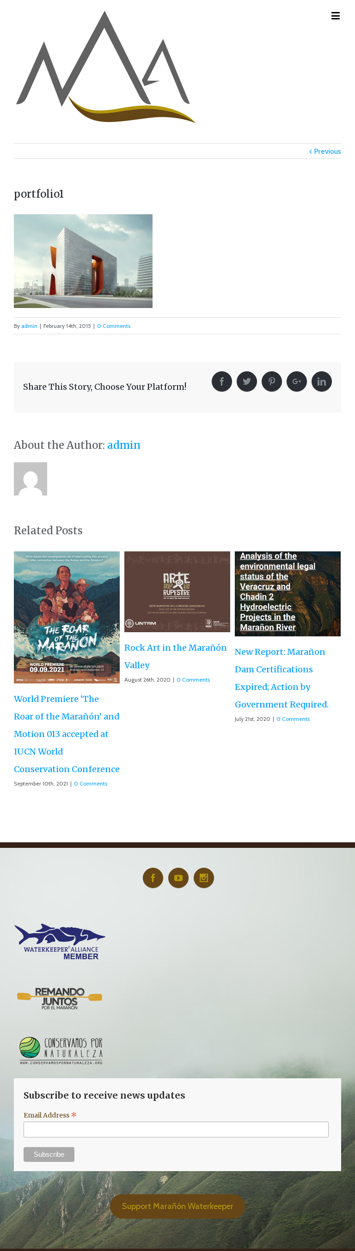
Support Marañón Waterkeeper (177, 1172)
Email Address (50, 1081)
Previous (327, 151)
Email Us (327, 1242)
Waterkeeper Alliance (160, 1243)
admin (29, 325)
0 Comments (113, 325)
